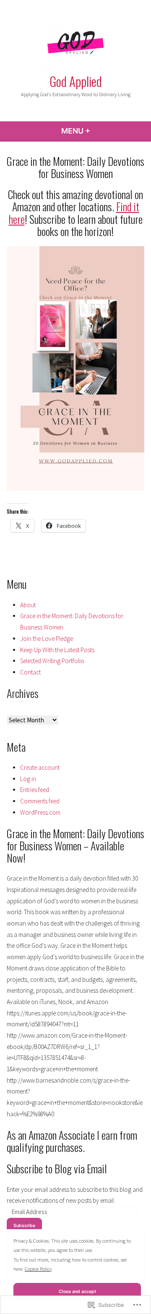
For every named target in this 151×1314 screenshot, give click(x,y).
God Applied (75, 81)
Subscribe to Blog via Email (57, 1168)
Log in (28, 779)
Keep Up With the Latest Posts (57, 650)
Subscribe (24, 1225)
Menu (98, 130)
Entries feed (34, 790)
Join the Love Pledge (46, 639)
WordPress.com (40, 812)
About (28, 605)
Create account (40, 767)
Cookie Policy (38, 1269)
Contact (30, 672)
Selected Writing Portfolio (52, 661)
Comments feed (40, 801)
